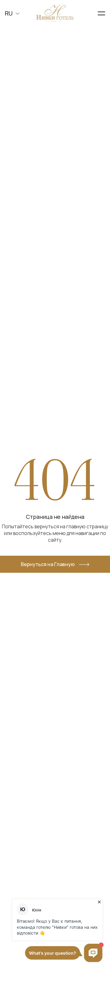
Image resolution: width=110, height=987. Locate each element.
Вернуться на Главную (48, 564)
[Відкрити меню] (101, 13)
